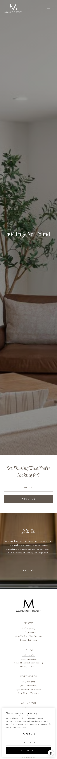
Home (28, 487)
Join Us (28, 569)
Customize (29, 742)
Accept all (28, 750)
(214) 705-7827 (28, 628)
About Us (28, 498)
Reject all (28, 734)
